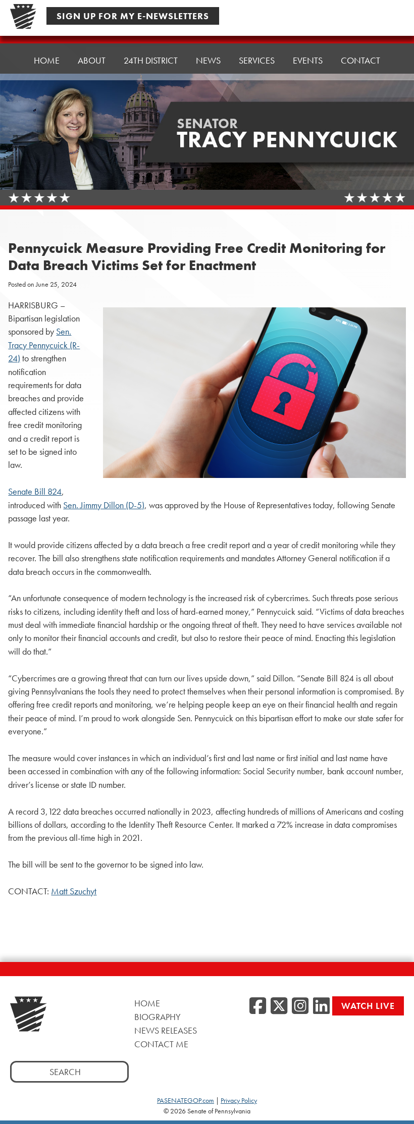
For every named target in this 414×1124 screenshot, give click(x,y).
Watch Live (368, 1005)
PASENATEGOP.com (185, 1100)
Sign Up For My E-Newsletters (133, 16)
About (92, 60)
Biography (157, 1017)
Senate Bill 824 (35, 491)
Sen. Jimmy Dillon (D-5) (103, 505)
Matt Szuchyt (73, 891)
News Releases (165, 1030)
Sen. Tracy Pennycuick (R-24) (44, 345)
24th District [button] (151, 60)
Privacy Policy (239, 1100)
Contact (360, 60)
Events (308, 60)
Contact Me (161, 1044)
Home (47, 60)
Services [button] (257, 60)
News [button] (208, 60)
